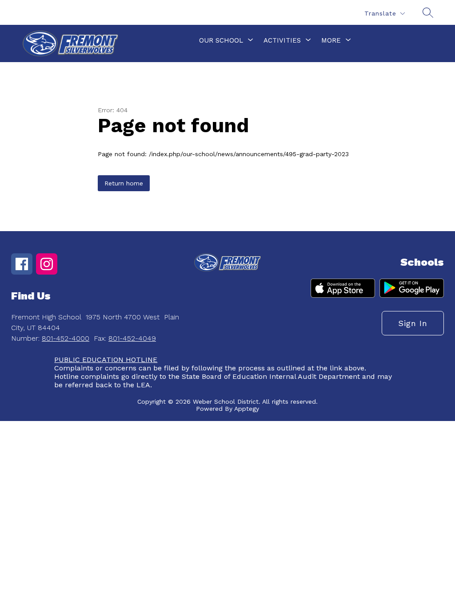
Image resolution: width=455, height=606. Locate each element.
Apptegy (246, 408)
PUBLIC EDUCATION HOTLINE (105, 359)
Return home (123, 183)
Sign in (412, 323)
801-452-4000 (65, 338)
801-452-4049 (132, 338)
